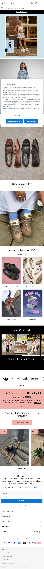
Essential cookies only (14, 121)
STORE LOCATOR (7, 511)
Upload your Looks (22, 422)
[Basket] (35, 3)
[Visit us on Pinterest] (17, 538)
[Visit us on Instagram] (26, 538)
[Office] (8, 3)
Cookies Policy (6, 560)
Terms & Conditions (8, 563)
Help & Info (6, 516)
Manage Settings (21, 115)
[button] (14, 447)
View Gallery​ (22, 468)
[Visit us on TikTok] (35, 538)
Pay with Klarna (21, 12)
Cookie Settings (7, 556)
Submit (21, 501)
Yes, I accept (31, 121)
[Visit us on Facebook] (8, 538)
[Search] (2, 8)
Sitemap (4, 549)
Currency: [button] (20, 532)
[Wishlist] (31, 3)
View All (22, 385)
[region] (22, 103)
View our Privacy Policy (22, 506)
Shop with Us (6, 526)
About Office (7, 521)
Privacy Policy (6, 553)
